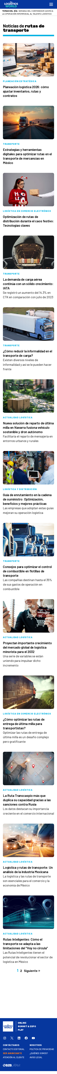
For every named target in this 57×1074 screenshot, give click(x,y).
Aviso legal (36, 1057)
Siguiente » (32, 971)
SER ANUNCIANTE (12, 1053)
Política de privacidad (42, 1049)
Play (21, 1030)
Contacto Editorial (14, 1049)
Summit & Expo (27, 1026)
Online (22, 1023)
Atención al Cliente (13, 1057)
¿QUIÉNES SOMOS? (39, 1053)
